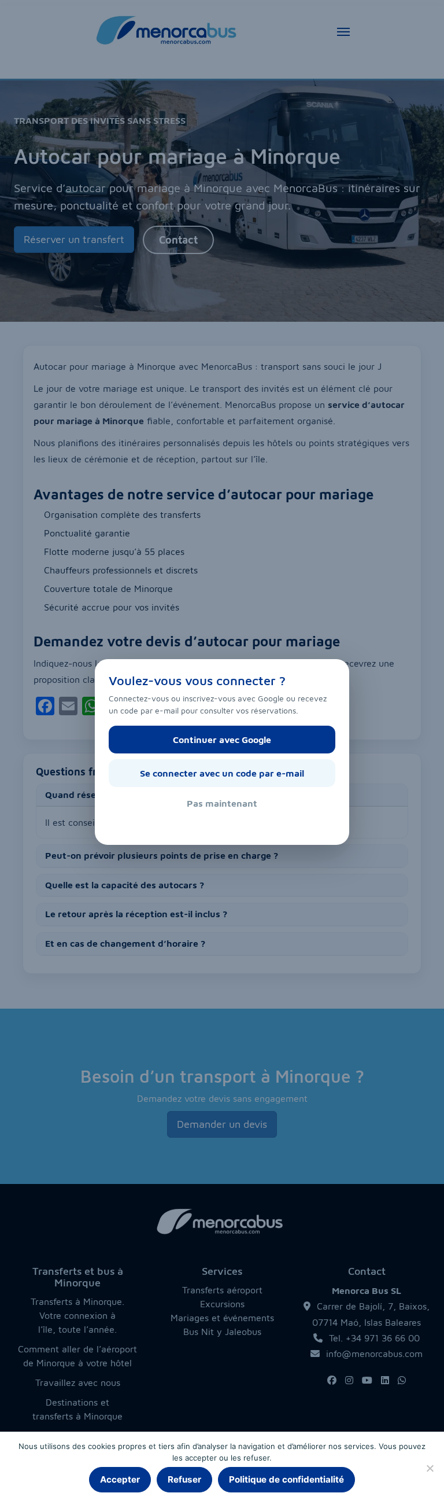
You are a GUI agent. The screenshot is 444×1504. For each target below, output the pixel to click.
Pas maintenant (222, 803)
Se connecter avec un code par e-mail (222, 773)
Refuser (184, 1479)
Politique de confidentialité (286, 1479)
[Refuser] (429, 1468)
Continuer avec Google (222, 739)
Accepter (120, 1479)
